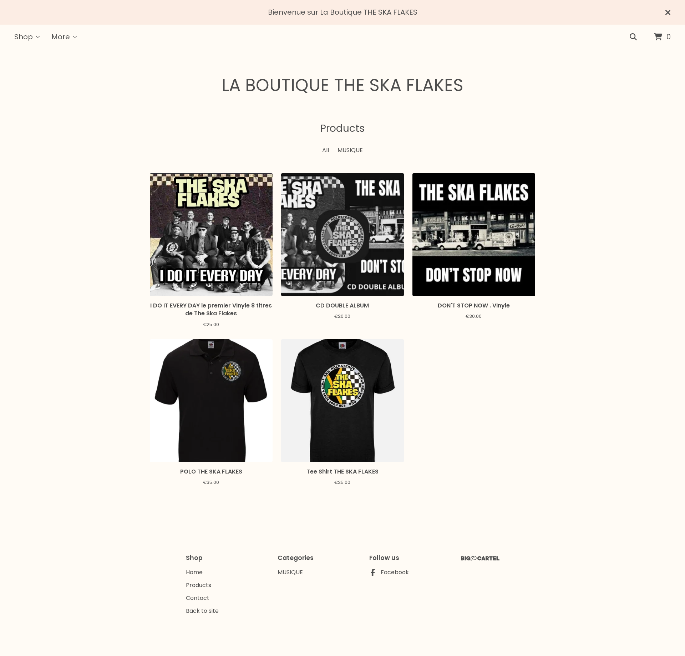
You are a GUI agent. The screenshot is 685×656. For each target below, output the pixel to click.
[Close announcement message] (668, 12)
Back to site (202, 611)
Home (194, 572)
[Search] (633, 37)
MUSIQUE (350, 150)
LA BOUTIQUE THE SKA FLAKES (342, 85)
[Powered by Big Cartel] (480, 558)
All (325, 150)
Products (198, 585)
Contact (197, 598)
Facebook (395, 572)
